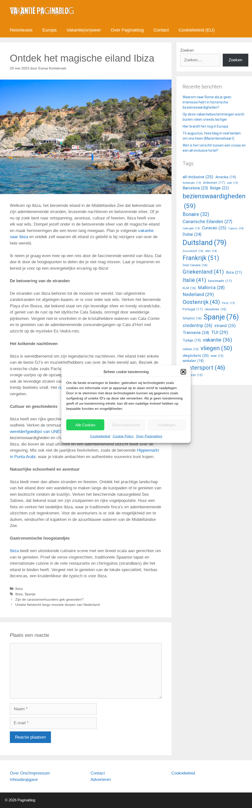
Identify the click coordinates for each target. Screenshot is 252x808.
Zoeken (187, 50)
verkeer (191, 349)
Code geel (191, 228)
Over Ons (19, 773)
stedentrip (197, 325)
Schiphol (192, 318)
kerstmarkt (220, 281)
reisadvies (215, 309)
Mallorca (211, 287)
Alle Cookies (85, 425)
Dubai (192, 234)
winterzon (193, 375)
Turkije (192, 340)
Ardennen (214, 182)
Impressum (39, 773)
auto (232, 182)
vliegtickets (196, 355)
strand (225, 325)
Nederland (198, 294)
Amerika (225, 177)
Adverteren (101, 779)
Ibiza (14, 550)
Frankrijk (201, 258)
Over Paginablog (149, 436)
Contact (161, 30)
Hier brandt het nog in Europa (205, 126)
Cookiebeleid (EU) (197, 30)
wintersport (204, 367)
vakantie (217, 340)
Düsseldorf (193, 251)
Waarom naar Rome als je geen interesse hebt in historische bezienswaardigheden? (207, 102)
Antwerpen (192, 182)
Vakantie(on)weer (83, 30)
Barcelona (195, 188)
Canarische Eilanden (207, 221)
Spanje (30, 594)
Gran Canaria (195, 265)
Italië (194, 280)
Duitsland (205, 242)
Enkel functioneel (126, 425)
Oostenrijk (201, 302)
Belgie (219, 188)
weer (217, 356)
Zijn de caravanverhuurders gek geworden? (49, 599)
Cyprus (236, 228)
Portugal (193, 309)
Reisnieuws (21, 30)
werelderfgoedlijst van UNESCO (39, 431)
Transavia (196, 332)
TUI (219, 332)
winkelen (193, 361)
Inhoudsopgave (24, 779)
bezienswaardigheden (214, 201)
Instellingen (167, 425)
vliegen (216, 348)
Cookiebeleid (100, 436)
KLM (189, 288)
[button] (183, 371)
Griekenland (203, 271)
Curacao (214, 227)
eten (211, 251)
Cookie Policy (123, 436)
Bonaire (196, 214)
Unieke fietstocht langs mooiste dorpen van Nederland (57, 605)
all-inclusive (198, 176)
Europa (49, 30)
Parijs (228, 303)
